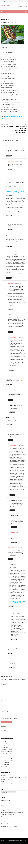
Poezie (2, 16)
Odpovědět (8, 155)
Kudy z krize (3, 812)
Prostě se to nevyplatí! (8, 751)
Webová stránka (5, 711)
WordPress (22, 840)
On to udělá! (10, 741)
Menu (4, 11)
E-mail (2, 706)
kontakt (25, 6)
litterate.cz (6, 5)
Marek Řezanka (6, 22)
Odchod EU (3, 814)
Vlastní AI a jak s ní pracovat (6, 783)
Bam (2, 842)
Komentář (3, 684)
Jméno (2, 700)
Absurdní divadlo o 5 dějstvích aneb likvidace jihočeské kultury (13, 777)
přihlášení (20, 6)
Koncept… (3, 781)
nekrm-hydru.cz (4, 730)
